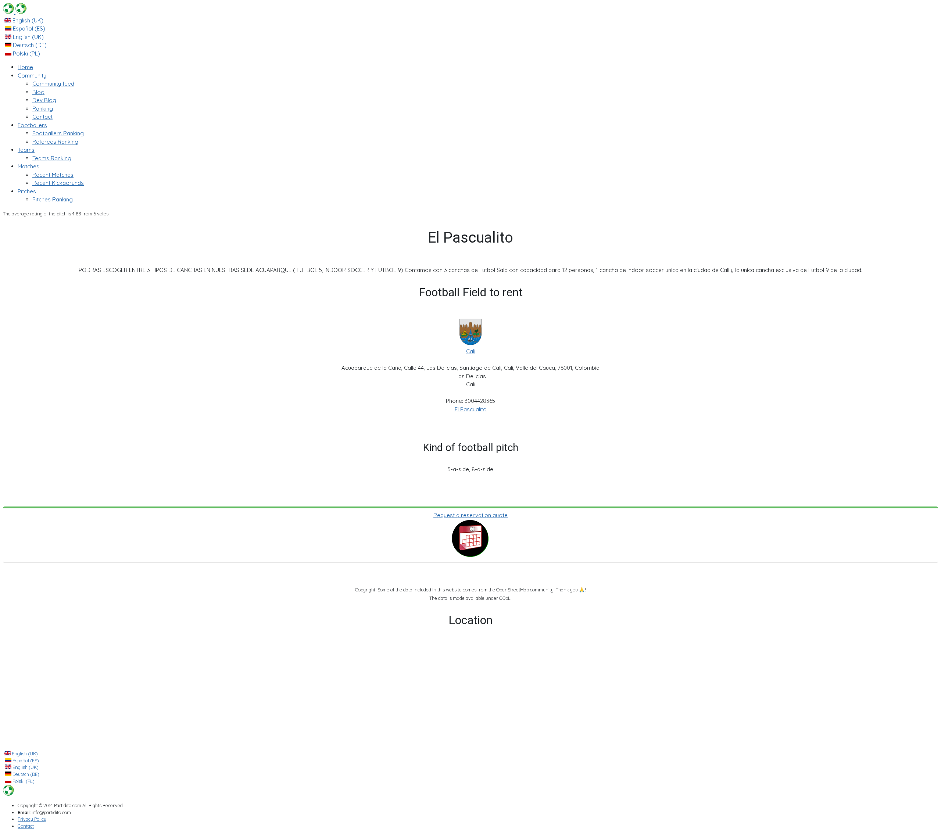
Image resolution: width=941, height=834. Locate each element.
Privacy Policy (32, 819)
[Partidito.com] (14, 11)
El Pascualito (471, 409)
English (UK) (27, 20)
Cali (470, 351)
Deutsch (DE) (29, 45)
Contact (26, 826)
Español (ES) (28, 28)
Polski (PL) (25, 53)
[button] (32, 75)
